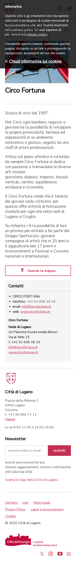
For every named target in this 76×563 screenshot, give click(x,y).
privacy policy (37, 34)
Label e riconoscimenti (47, 509)
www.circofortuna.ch (35, 311)
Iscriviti (59, 450)
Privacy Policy (15, 509)
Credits (10, 516)
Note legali (41, 502)
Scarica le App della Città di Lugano (31, 479)
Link (25, 502)
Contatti (11, 502)
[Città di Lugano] (10, 382)
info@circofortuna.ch (36, 306)
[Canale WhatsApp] (69, 553)
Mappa (10, 419)
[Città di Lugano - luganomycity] (42, 554)
